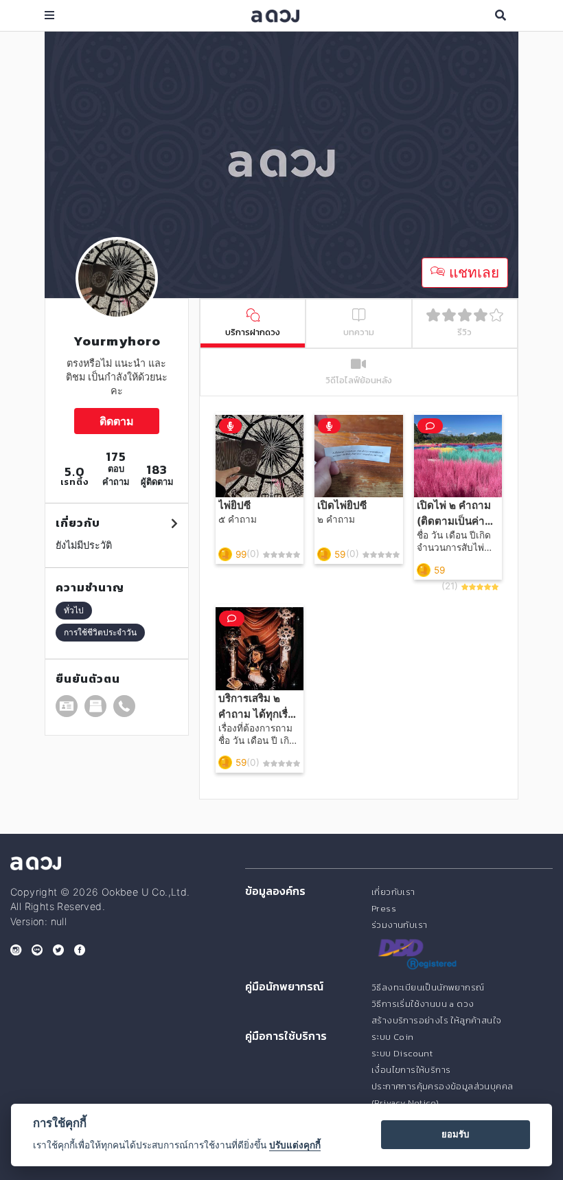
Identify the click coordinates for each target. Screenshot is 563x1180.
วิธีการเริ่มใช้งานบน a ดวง (422, 1003)
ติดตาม (117, 421)
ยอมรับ (455, 1133)
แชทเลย (472, 272)
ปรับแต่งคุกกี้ (295, 1144)
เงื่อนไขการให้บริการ (410, 1069)
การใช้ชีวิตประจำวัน (100, 632)
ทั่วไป (74, 610)
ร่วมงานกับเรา (399, 924)
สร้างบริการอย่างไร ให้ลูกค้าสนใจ (436, 1020)
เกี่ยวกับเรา (393, 891)
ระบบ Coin (392, 1036)
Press (383, 908)
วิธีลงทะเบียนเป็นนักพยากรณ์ (427, 987)
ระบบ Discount (402, 1053)
